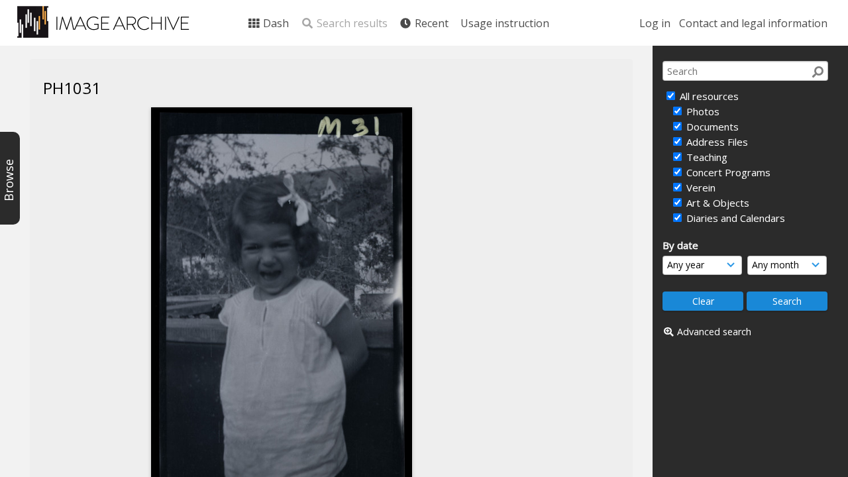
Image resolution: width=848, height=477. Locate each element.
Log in (654, 23)
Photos (701, 111)
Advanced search (714, 331)
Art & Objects (716, 202)
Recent (430, 23)
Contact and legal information (753, 23)
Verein (700, 187)
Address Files (716, 141)
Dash (274, 23)
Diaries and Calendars (734, 218)
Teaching (705, 157)
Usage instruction (504, 23)
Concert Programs (727, 172)
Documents (711, 126)
